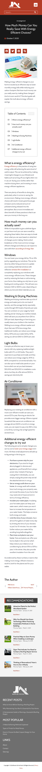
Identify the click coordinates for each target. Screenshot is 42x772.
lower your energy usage (23, 449)
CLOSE (31, 113)
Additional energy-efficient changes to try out (21, 150)
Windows (15, 131)
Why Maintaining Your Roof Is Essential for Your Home (21, 708)
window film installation (20, 270)
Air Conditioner (17, 145)
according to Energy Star (25, 249)
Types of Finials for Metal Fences (13, 728)
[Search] (35, 12)
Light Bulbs (16, 140)
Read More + (16, 614)
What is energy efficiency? (21, 120)
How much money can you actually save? (21, 125)
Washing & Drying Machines (22, 136)
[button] (36, 5)
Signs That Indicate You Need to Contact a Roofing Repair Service (25, 651)
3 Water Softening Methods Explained (15, 725)
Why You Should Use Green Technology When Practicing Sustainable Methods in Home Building (24, 622)
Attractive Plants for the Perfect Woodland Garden (24, 607)
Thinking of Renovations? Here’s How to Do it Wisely (24, 663)
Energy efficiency (10, 166)
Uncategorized (21, 21)
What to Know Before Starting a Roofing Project (18, 705)
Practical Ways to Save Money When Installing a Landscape (24, 638)
